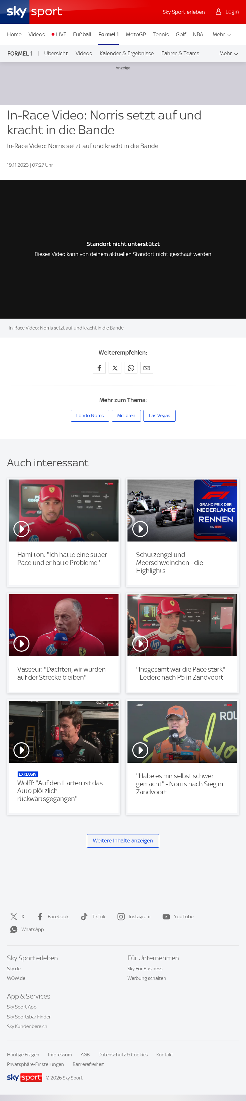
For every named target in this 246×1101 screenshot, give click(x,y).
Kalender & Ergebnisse (127, 53)
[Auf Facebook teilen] (99, 368)
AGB (85, 1055)
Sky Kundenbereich (27, 1026)
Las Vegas (159, 415)
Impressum (60, 1055)
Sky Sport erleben (184, 12)
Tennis (161, 34)
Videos (37, 34)
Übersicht (56, 53)
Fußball (82, 34)
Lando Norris (90, 415)
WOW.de (16, 978)
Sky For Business (144, 969)
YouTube (183, 917)
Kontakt (164, 1055)
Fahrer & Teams (180, 53)
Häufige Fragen (23, 1055)
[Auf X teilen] (115, 368)
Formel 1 (108, 34)
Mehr (219, 34)
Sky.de (13, 969)
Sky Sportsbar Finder (29, 1017)
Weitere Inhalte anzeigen (123, 841)
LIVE (61, 34)
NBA (198, 34)
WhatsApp (32, 929)
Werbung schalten (146, 978)
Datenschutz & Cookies (123, 1055)
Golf (181, 34)
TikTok (98, 917)
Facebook (58, 917)
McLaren (126, 415)
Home (14, 34)
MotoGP (136, 34)
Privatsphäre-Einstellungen (35, 1064)
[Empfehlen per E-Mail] (146, 368)
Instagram (140, 917)
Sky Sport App (22, 1007)
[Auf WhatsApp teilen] (131, 368)
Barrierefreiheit (88, 1064)
